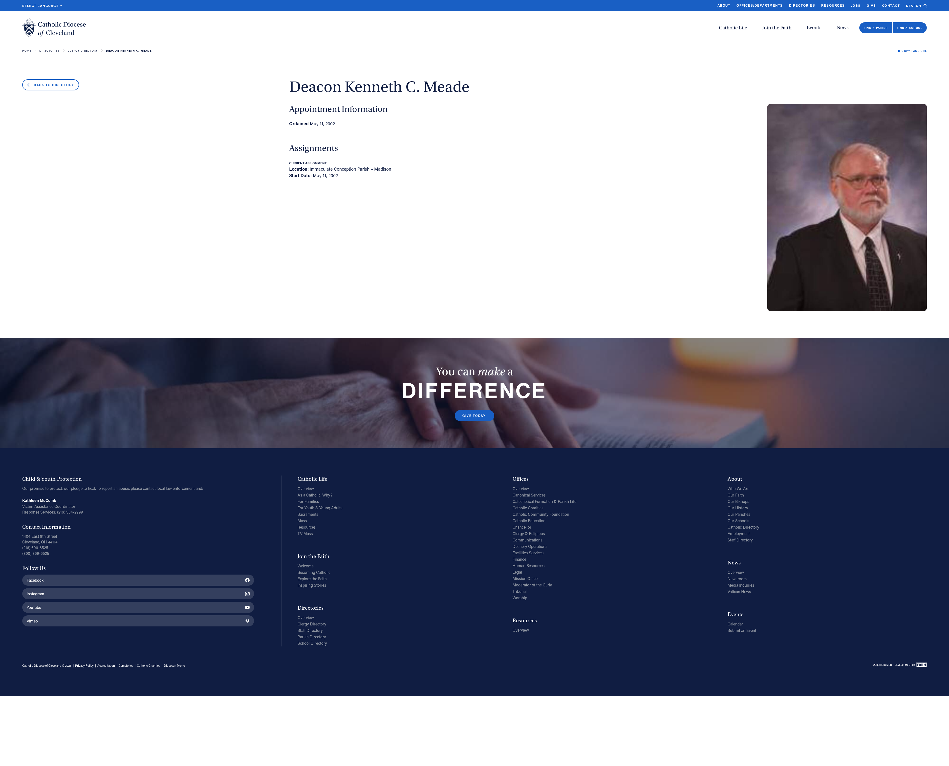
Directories (802, 5)
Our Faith (736, 494)
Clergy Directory (83, 50)
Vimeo (32, 620)
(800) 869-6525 (35, 553)
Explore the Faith (312, 578)
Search (913, 5)
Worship (520, 597)
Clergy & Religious (529, 533)
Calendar (735, 623)
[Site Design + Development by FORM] (899, 665)
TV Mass (305, 533)
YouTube (34, 607)
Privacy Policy (84, 665)
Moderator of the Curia (532, 584)
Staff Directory (310, 630)
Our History (738, 507)
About (723, 5)
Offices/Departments (759, 5)
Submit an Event (742, 630)
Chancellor (522, 527)
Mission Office (525, 578)
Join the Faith (777, 28)
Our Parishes (739, 514)
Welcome (306, 565)
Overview (306, 488)
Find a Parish (876, 28)
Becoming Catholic (314, 572)
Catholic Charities (528, 507)
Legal (517, 572)
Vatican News (739, 591)
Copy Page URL (914, 50)
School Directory (312, 643)
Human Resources (529, 565)
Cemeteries (126, 665)
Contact (891, 5)
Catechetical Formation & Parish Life (544, 501)
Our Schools (738, 520)
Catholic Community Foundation (541, 514)
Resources (833, 5)
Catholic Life (733, 28)
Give (871, 5)
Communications (527, 539)
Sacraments (308, 514)
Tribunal (520, 591)
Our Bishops (738, 501)
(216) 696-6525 (35, 547)
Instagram (35, 593)
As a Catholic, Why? (315, 494)
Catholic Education (529, 520)
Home (26, 50)
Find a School (909, 28)
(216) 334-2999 (70, 512)
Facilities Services (528, 552)
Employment (739, 533)
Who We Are (738, 488)
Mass (302, 520)
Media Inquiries (741, 585)
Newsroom (737, 578)
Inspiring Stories (312, 585)
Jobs (856, 5)
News (843, 27)
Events (814, 27)
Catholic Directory (743, 527)
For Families (308, 501)
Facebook (35, 580)
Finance (519, 559)
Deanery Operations (530, 546)
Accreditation (106, 665)
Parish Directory (312, 636)
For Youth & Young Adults (320, 507)
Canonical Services (529, 494)
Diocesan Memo (174, 665)
